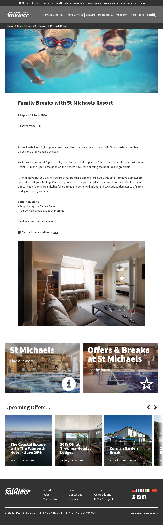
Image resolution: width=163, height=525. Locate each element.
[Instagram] (133, 497)
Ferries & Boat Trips (53, 15)
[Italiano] (147, 490)
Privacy (73, 499)
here (55, 232)
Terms (98, 490)
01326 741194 (12, 513)
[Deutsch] (134, 490)
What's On (122, 15)
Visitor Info (50, 499)
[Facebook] (144, 497)
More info (140, 3)
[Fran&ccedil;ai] (141, 490)
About (47, 490)
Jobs (46, 495)
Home (10, 26)
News (72, 490)
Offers (20, 26)
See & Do (91, 15)
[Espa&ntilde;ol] (154, 490)
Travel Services (75, 15)
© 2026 (144, 513)
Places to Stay (106, 15)
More (133, 15)
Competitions (102, 495)
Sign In (150, 15)
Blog (141, 15)
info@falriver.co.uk (31, 513)
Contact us (75, 495)
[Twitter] (139, 497)
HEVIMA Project (103, 499)
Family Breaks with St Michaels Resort (46, 26)
